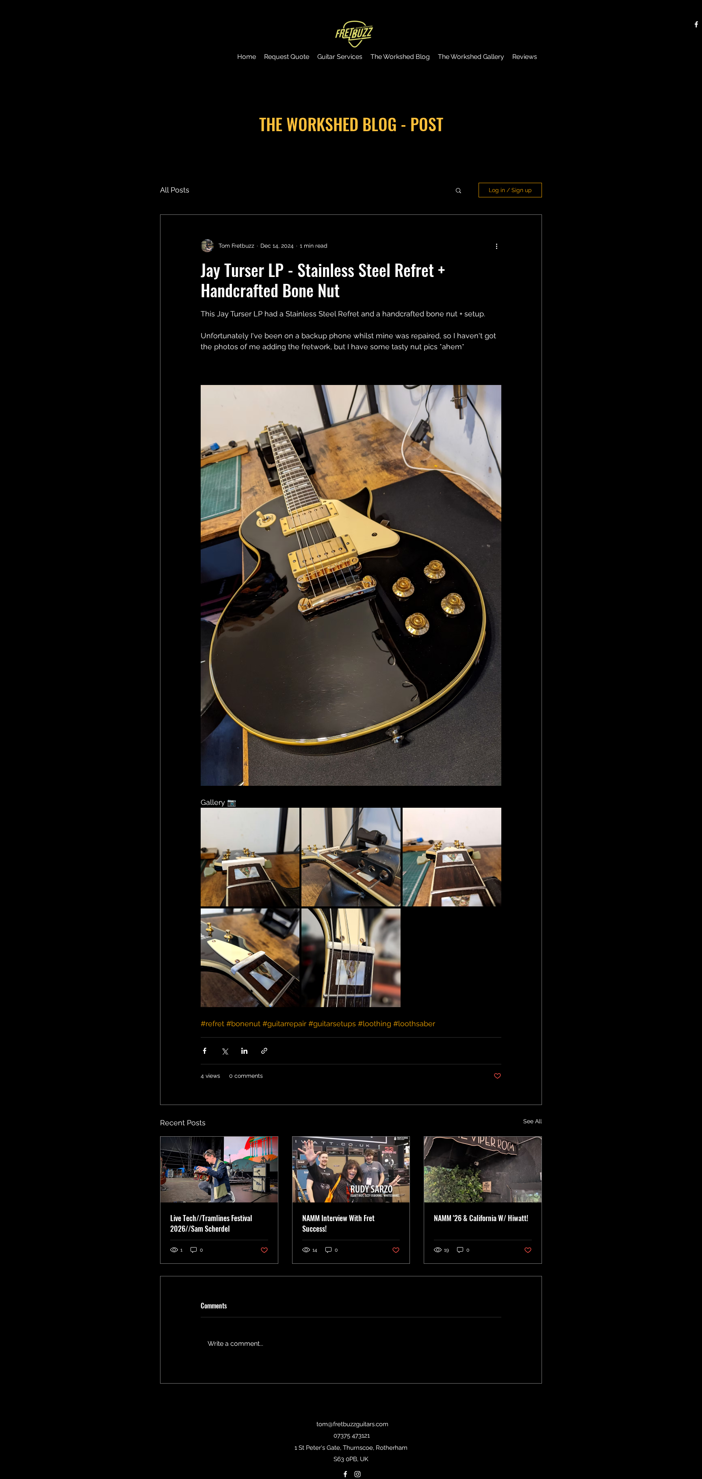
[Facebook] (696, 24)
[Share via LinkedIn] (244, 1051)
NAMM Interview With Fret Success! (338, 1223)
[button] (458, 190)
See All (532, 1121)
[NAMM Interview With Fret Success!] (351, 1169)
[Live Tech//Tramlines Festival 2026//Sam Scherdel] (219, 1169)
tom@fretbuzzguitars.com (352, 1424)
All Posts (174, 190)
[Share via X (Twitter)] (224, 1051)
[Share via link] (264, 1051)
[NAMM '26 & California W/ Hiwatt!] (483, 1169)
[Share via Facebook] (204, 1051)
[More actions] (496, 246)
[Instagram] (357, 1474)
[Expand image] (250, 857)
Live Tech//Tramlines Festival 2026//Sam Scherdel (211, 1223)
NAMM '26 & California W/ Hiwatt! (481, 1218)
